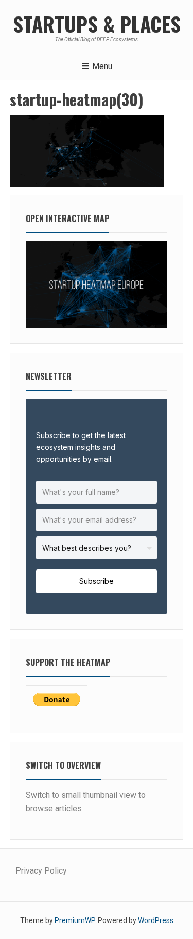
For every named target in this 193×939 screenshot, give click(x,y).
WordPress (155, 920)
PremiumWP (75, 920)
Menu (102, 66)
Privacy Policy (41, 871)
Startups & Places (97, 24)
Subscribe (96, 581)
